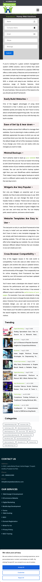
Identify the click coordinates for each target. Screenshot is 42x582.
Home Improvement (20, 361)
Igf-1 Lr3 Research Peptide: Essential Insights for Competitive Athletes (26, 344)
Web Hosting (7, 513)
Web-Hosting (9, 442)
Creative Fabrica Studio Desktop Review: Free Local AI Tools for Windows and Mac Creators (26, 388)
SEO (31, 431)
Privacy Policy (8, 529)
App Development (19, 383)
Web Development (24, 428)
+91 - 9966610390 (7, 475)
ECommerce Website (10, 498)
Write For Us (7, 525)
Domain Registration (10, 521)
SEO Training (7, 534)
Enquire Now (10, 4)
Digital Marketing (19, 328)
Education (22, 442)
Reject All (21, 578)
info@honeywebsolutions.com (12, 482)
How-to (22, 431)
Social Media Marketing (11, 435)
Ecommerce (27, 435)
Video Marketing (10, 445)
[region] (21, 565)
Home (7, 14)
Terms (5, 510)
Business (16, 339)
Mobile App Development (12, 506)
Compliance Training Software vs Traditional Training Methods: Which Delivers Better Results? (26, 399)
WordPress (8, 438)
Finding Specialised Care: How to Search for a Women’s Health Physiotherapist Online (26, 333)
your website (30, 158)
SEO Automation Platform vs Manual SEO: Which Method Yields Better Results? (26, 377)
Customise (21, 572)
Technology (17, 394)
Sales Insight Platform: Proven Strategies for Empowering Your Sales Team (26, 355)
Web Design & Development (13, 494)
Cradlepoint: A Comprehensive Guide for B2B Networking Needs (26, 410)
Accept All (21, 567)
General (32, 442)
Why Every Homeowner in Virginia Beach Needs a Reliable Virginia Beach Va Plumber (26, 366)
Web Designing (9, 431)
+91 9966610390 (10, 1)
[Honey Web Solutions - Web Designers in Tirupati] (8, 9)
